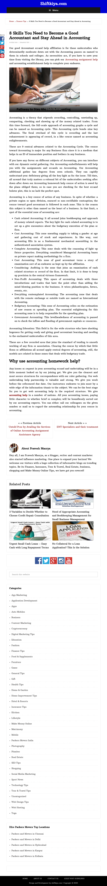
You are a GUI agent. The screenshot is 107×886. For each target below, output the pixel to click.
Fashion (15, 645)
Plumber (15, 751)
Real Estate (17, 757)
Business (15, 617)
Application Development (24, 600)
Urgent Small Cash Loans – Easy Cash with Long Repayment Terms (29, 545)
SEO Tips (16, 762)
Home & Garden (19, 690)
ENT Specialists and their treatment (77, 426)
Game (14, 667)
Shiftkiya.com (53, 3)
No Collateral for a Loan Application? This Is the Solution (70, 545)
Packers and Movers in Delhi (25, 839)
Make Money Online (21, 723)
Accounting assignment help (81, 59)
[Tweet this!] (2, 44)
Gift (13, 679)
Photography (17, 746)
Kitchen (15, 712)
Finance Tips (24, 42)
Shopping (16, 768)
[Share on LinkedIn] (2, 52)
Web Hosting (18, 807)
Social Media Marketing (23, 774)
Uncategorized (18, 796)
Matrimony (17, 729)
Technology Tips (19, 785)
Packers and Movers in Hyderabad (28, 845)
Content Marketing (21, 623)
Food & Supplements (22, 656)
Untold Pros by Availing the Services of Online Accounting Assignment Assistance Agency (29, 430)
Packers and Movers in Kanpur (27, 850)
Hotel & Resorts (19, 701)
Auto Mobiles (18, 611)
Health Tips (17, 684)
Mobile (14, 734)
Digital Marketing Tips (23, 634)
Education (16, 639)
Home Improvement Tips (24, 695)
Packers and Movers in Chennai (27, 833)
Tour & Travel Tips (21, 790)
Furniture (16, 662)
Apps (14, 606)
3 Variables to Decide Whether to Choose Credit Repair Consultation (29, 513)
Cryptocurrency (19, 628)
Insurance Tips (18, 707)
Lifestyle (15, 718)
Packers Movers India (22, 740)
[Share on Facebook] (2, 39)
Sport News (17, 779)
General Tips (18, 673)
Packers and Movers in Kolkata (27, 856)
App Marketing (19, 595)
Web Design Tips (20, 802)
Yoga (13, 813)
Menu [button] (55, 10)
